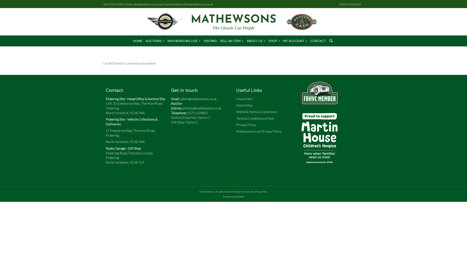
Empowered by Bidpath (233, 196)
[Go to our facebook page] (175, 137)
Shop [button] (273, 41)
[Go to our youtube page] (192, 137)
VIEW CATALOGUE (350, 4)
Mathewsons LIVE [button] (183, 41)
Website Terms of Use (243, 191)
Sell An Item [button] (231, 41)
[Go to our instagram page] (202, 137)
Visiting (210, 41)
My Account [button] (294, 41)
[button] (331, 41)
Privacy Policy (261, 191)
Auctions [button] (154, 41)
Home (137, 41)
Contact (318, 41)
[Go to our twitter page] (184, 137)
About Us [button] (255, 41)
